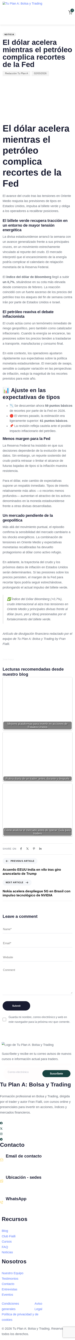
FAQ (5, 1247)
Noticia (9, 34)
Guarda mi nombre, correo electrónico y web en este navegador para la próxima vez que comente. (39, 1019)
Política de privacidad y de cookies (20, 1317)
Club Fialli (9, 1236)
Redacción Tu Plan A (16, 73)
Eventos (7, 1294)
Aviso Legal (38, 1306)
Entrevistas (9, 1289)
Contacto (8, 1284)
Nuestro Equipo (12, 1273)
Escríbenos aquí (16, 1163)
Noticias (7, 1252)
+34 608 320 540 (16, 1206)
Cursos (7, 1241)
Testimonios (10, 1278)
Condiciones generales (10, 1306)
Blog (5, 1231)
